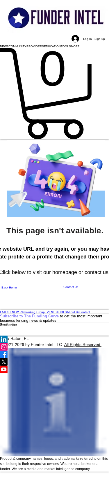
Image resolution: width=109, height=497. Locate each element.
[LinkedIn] (54, 339)
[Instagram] (54, 347)
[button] (4, 46)
